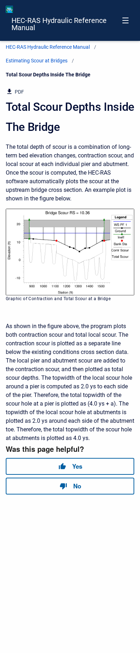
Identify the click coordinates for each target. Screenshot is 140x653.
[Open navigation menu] (125, 20)
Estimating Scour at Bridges (36, 60)
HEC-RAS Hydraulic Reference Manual (59, 24)
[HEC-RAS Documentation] (9, 9)
